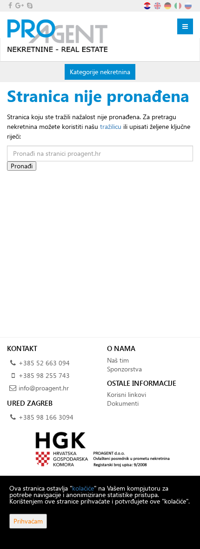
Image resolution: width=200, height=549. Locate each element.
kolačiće (83, 488)
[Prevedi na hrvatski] (148, 4)
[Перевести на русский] (189, 4)
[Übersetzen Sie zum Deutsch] (168, 4)
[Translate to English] (158, 4)
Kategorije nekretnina (99, 71)
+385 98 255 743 (44, 375)
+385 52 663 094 (44, 362)
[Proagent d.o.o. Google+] (19, 5)
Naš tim (118, 360)
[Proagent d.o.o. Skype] (29, 5)
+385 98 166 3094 (46, 417)
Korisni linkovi (126, 394)
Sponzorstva (124, 368)
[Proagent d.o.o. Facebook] (9, 5)
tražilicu (110, 126)
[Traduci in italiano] (178, 4)
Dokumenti (123, 403)
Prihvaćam (28, 521)
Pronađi (22, 165)
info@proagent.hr (44, 387)
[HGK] (100, 448)
